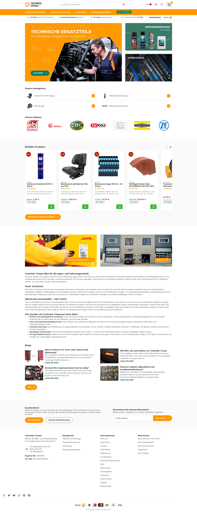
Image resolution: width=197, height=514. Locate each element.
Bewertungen (105, 486)
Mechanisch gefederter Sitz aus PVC (74, 185)
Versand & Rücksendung (59, 420)
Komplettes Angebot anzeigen (41, 217)
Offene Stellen (106, 479)
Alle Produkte (143, 453)
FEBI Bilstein (105, 450)
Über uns (103, 439)
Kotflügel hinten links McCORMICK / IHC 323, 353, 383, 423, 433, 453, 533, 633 (142, 185)
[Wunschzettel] (162, 4)
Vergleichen (142, 450)
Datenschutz (105, 468)
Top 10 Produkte (124, 12)
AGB (102, 464)
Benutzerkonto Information (149, 439)
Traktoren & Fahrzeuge (35, 12)
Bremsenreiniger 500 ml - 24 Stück (108, 185)
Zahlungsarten (106, 472)
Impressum (104, 475)
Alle (29, 387)
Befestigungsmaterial (101, 12)
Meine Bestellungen (146, 442)
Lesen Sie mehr (51, 362)
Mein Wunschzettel (146, 446)
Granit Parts (105, 442)
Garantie (103, 483)
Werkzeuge (81, 12)
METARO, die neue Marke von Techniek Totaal (143, 351)
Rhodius (103, 446)
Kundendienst (155, 17)
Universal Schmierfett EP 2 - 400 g (40, 185)
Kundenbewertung (133, 17)
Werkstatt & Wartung (60, 12)
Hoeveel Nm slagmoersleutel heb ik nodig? (67, 368)
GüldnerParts (105, 453)
